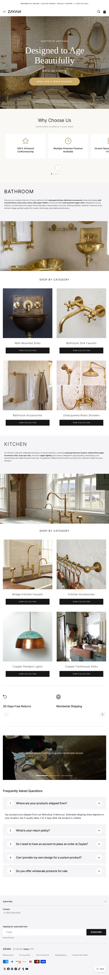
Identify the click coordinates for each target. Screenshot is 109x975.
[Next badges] (58, 168)
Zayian (26, 949)
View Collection (27, 350)
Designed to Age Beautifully (54, 55)
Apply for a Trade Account (55, 81)
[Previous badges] (50, 168)
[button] (4, 12)
